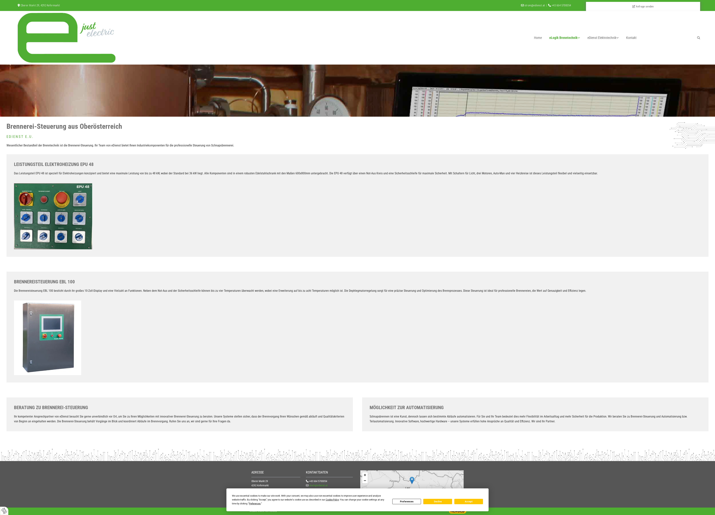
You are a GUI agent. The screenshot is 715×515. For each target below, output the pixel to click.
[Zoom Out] (365, 480)
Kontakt (631, 38)
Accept (469, 501)
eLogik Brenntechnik (563, 38)
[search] (698, 37)
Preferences (407, 501)
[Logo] (72, 38)
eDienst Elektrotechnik (601, 38)
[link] (565, 37)
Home (538, 38)
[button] (412, 480)
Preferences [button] (255, 503)
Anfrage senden (643, 6)
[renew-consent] (4, 511)
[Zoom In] (365, 475)
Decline (438, 501)
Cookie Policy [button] (332, 499)
